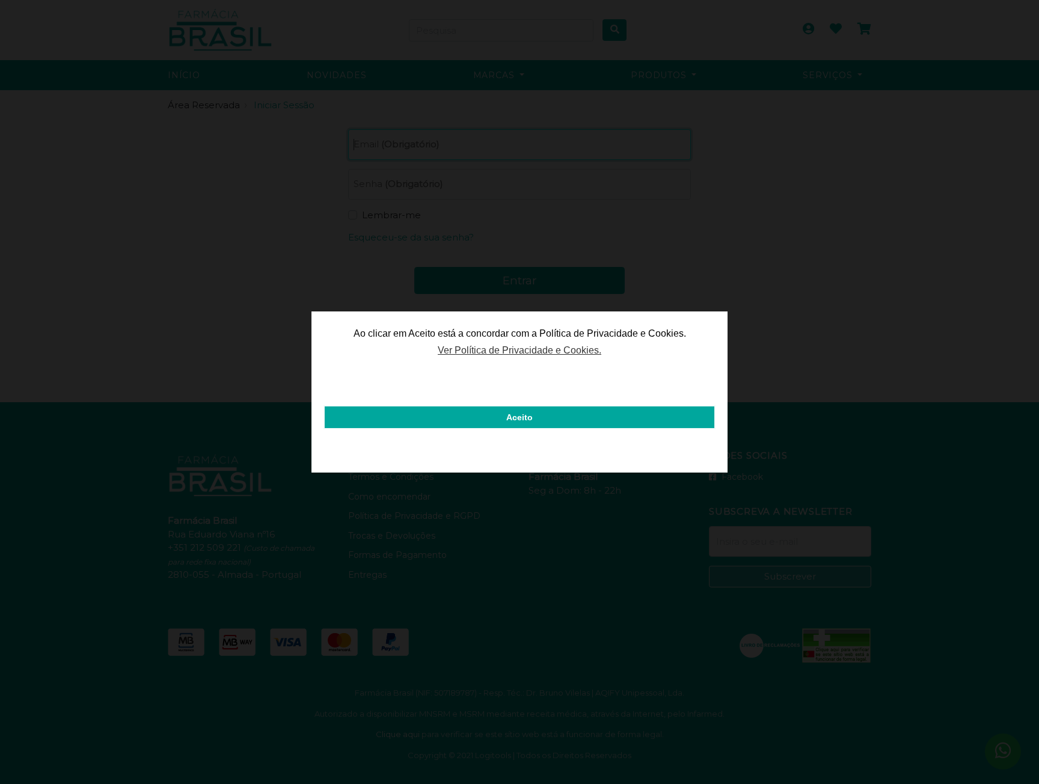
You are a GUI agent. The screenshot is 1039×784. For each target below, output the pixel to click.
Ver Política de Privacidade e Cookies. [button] (519, 350)
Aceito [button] (519, 417)
